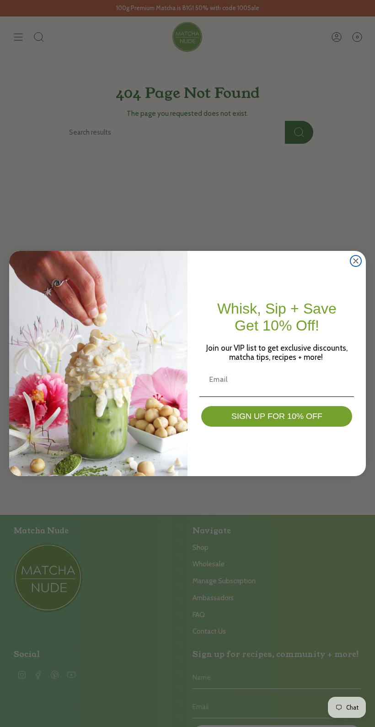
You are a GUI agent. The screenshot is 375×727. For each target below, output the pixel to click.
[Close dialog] (355, 260)
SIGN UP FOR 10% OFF (276, 416)
